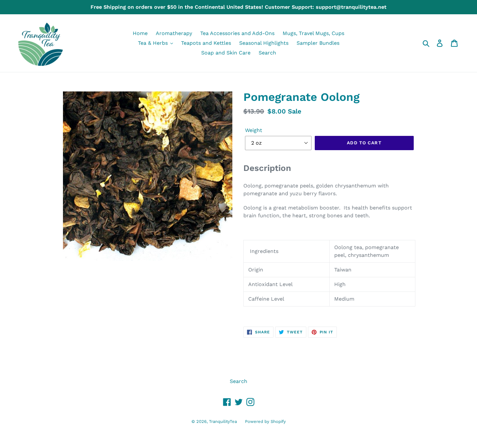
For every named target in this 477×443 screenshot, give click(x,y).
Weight (253, 130)
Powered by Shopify (265, 421)
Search (238, 381)
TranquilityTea (223, 421)
